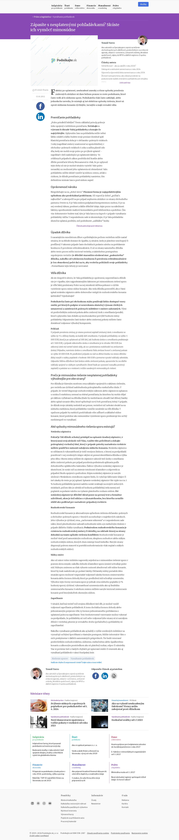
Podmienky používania (120, 833)
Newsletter (96, 804)
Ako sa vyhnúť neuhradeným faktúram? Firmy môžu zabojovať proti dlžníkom (128, 706)
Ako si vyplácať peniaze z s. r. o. (84, 745)
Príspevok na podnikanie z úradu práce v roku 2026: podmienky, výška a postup (49, 772)
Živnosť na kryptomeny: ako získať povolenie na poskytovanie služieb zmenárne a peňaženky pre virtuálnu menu (124, 79)
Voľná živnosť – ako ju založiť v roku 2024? (118, 66)
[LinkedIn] (32, 803)
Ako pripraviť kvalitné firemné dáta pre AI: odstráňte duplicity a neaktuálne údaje (89, 772)
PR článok (133, 700)
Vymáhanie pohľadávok (64, 17)
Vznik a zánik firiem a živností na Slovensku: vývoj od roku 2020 (85, 752)
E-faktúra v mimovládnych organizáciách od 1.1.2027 (128, 753)
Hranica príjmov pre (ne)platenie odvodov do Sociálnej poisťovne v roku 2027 (128, 745)
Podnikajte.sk (66, 833)
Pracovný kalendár (68, 821)
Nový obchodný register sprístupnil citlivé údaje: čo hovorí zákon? (128, 778)
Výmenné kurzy (67, 814)
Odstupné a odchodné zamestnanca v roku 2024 (120, 69)
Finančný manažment (120, 700)
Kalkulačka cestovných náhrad (73, 804)
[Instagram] (44, 803)
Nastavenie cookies (140, 833)
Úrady (93, 800)
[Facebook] (38, 803)
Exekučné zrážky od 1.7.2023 (127, 720)
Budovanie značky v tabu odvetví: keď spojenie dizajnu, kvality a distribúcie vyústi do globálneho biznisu (48, 752)
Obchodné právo (57, 700)
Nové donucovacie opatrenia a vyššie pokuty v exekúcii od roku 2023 (69, 723)
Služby (143, 4)
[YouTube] (50, 803)
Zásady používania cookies (98, 833)
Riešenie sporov (60, 658)
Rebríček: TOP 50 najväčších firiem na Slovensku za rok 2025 (48, 779)
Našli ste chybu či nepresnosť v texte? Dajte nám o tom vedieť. (76, 662)
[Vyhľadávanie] (133, 7)
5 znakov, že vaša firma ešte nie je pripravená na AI (86, 779)
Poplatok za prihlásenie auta (72, 818)
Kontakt (125, 807)
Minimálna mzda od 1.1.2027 (123, 772)
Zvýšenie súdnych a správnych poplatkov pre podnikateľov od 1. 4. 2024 (69, 706)
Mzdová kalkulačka (68, 800)
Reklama (125, 800)
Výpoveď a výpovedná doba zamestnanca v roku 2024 (123, 72)
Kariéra (125, 804)
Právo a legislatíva (42, 17)
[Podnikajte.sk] (39, 6)
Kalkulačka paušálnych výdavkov (74, 807)
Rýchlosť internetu (69, 811)
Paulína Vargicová (71, 700)
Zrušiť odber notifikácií (39, 836)
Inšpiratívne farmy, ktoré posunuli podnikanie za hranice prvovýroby (47, 744)
